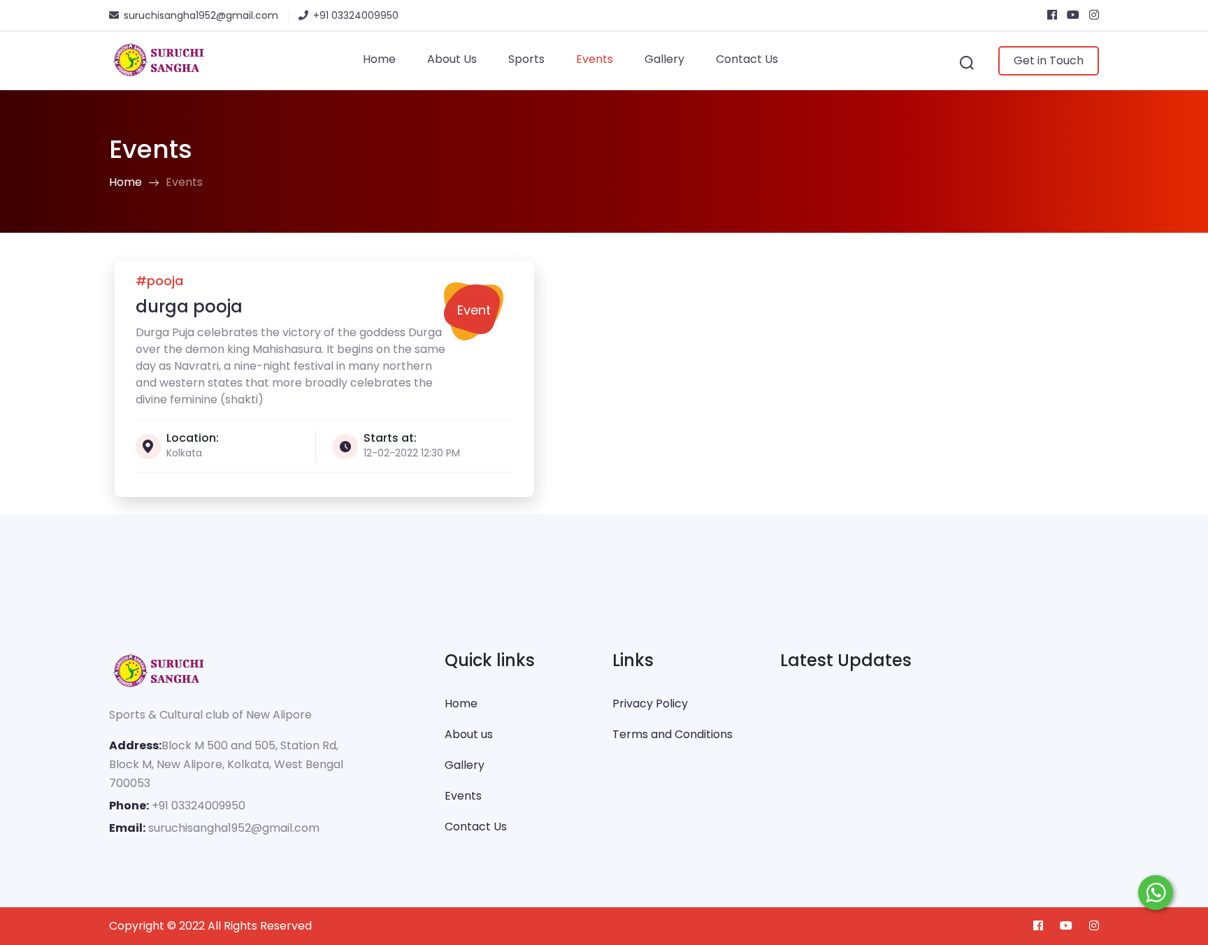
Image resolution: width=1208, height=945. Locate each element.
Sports (526, 59)
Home (379, 59)
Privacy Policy (650, 703)
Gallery (664, 59)
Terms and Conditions (672, 734)
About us (469, 734)
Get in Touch (1049, 60)
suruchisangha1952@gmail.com (233, 828)
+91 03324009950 (198, 806)
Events (594, 59)
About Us (452, 59)
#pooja (159, 280)
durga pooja (189, 306)
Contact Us (747, 59)
